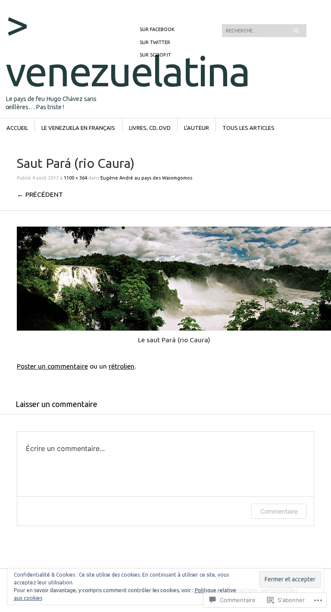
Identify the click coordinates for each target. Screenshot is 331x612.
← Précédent (40, 194)
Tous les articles (248, 128)
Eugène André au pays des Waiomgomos (146, 177)
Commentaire (279, 511)
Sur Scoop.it (155, 54)
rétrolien (121, 366)
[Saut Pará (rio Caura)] (174, 328)
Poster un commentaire (52, 366)
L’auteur (196, 128)
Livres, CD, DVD (150, 128)
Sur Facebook (157, 29)
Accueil (17, 128)
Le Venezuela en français (78, 128)
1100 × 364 (75, 177)
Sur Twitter (155, 42)
